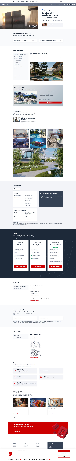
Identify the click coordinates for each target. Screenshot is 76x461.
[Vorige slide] (13, 417)
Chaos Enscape (26, 445)
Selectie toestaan (64, 453)
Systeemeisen (37, 4)
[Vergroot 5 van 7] (45, 139)
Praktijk (33, 4)
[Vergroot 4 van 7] (28, 139)
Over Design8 (38, 445)
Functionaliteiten (27, 4)
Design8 (37, 443)
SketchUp (14, 445)
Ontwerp (14, 443)
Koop (74, 4)
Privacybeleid (38, 446)
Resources (61, 4)
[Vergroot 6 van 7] (62, 139)
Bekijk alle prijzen (50, 102)
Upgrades (46, 4)
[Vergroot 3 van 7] (62, 129)
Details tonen (48, 459)
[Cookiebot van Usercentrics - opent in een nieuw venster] (10, 459)
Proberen (70, 4)
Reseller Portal (38, 447)
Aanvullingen (56, 4)
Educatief (50, 4)
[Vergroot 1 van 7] (28, 129)
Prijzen (42, 4)
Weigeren (64, 456)
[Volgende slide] (15, 417)
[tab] (20, 54)
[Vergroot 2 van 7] (45, 129)
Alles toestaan (64, 451)
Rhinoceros (14, 446)
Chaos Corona (26, 447)
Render (25, 443)
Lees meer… (15, 413)
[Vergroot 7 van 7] (62, 149)
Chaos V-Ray (25, 446)
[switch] (29, 459)
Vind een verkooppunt (21, 266)
